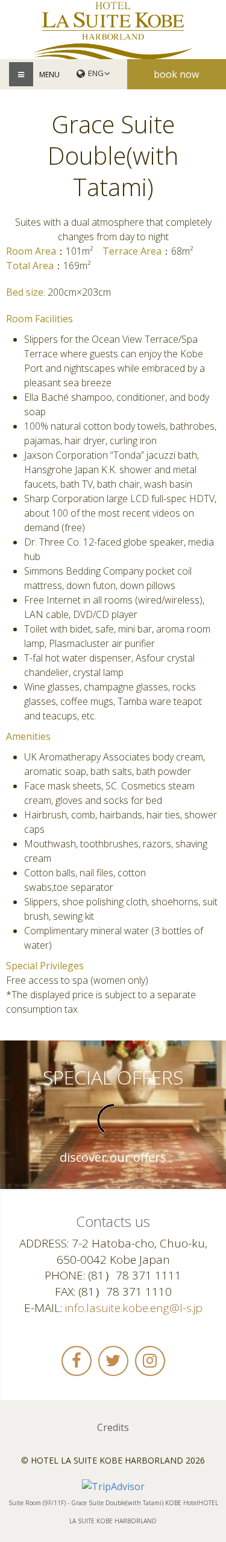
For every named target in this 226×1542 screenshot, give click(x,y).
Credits (113, 1427)
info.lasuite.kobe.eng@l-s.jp (133, 1308)
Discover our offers (113, 1157)
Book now (176, 74)
